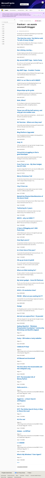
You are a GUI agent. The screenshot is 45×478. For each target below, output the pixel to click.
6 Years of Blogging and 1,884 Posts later (27, 229)
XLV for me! (21, 419)
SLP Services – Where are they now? (29, 122)
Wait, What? (21, 100)
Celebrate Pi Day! (23, 347)
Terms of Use (3, 477)
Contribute (22, 475)
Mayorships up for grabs (25, 90)
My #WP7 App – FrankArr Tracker (28, 70)
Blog (17, 475)
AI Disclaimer (3, 475)
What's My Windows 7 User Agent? (29, 454)
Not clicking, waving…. (25, 50)
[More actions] (43, 21)
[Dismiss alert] (43, 2)
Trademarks (9, 477)
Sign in (42, 10)
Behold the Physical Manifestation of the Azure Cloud (30, 197)
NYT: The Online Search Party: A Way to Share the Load (30, 410)
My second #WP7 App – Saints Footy (29, 60)
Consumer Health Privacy (35, 475)
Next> (18, 462)
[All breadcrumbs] (18, 21)
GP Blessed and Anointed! (26, 358)
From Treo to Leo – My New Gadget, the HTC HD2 (29, 165)
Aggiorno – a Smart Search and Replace (26, 400)
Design (19, 306)
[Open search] (39, 10)
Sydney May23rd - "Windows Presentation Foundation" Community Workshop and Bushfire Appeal (30, 328)
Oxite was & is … (22, 387)
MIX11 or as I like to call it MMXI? (28, 80)
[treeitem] (8, 25)
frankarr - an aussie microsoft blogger (26, 20)
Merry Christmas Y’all (24, 176)
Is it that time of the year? (26, 250)
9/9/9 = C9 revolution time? (26, 290)
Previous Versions (11, 475)
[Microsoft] (2, 10)
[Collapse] (15, 20)
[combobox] (8, 22)
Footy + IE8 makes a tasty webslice (29, 338)
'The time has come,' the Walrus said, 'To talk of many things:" (30, 39)
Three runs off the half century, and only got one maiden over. (29, 111)
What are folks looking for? (26, 270)
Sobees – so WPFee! (23, 431)
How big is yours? (23, 240)
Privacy (27, 475)
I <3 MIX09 (20, 443)
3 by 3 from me (22, 186)
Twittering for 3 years (24, 208)
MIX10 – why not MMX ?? (25, 218)
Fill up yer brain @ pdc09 (25, 260)
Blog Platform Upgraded (25, 132)
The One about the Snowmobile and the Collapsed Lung (29, 368)
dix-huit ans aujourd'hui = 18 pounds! (30, 316)
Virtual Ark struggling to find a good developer (28, 153)
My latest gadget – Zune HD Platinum (30, 280)
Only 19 (19, 142)
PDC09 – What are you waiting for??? (30, 296)
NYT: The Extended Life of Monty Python (26, 378)
